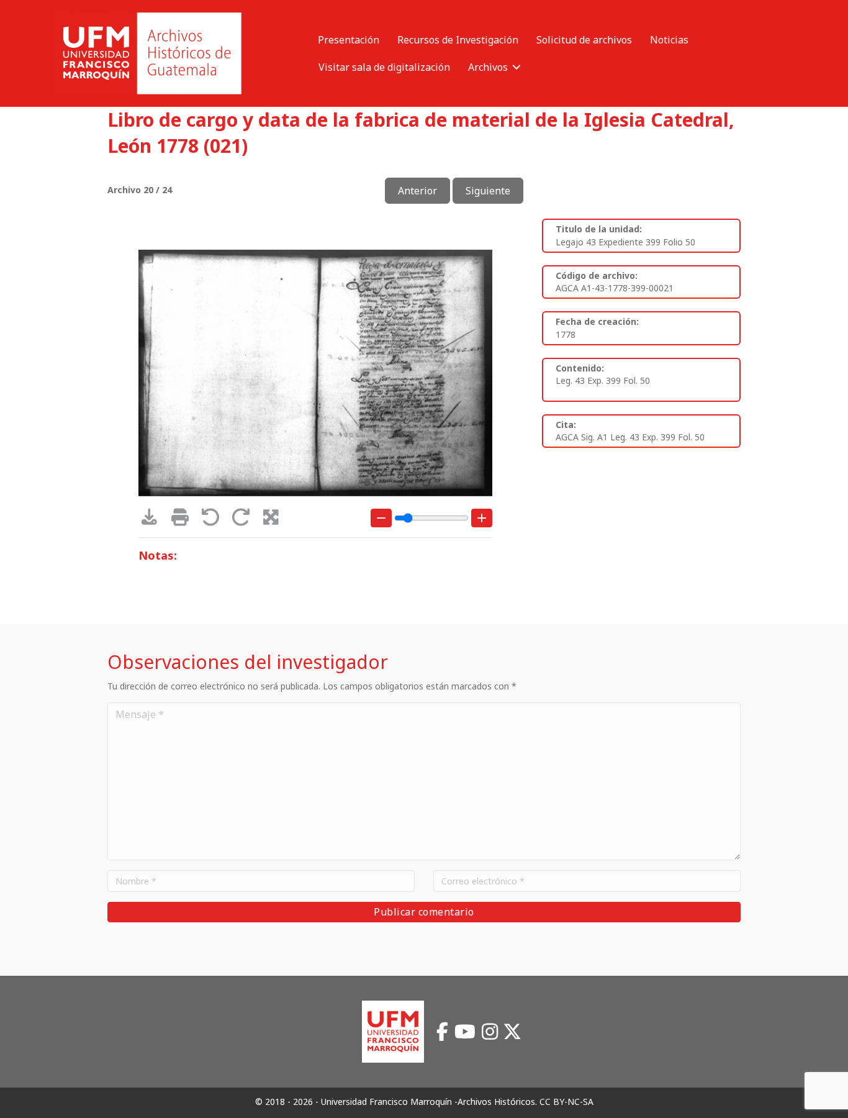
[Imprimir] (184, 520)
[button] (516, 67)
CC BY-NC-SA (566, 1101)
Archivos (488, 67)
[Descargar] (153, 520)
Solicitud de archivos (584, 40)
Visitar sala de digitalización (384, 67)
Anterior (417, 191)
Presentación (348, 40)
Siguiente (488, 191)
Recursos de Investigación (457, 40)
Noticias (669, 40)
